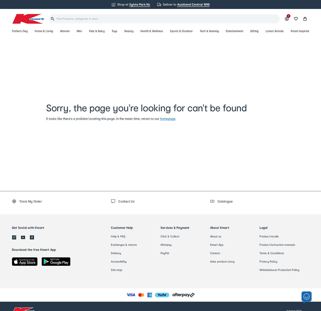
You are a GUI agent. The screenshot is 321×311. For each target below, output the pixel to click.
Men (79, 31)
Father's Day (20, 31)
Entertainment (234, 31)
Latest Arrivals (275, 31)
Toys (114, 31)
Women (65, 31)
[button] (305, 19)
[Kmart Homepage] (28, 18)
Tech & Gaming (209, 31)
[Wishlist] (296, 19)
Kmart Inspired (300, 31)
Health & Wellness (151, 31)
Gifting (254, 31)
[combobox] (164, 18)
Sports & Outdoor (181, 31)
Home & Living (44, 31)
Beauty (128, 31)
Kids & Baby (97, 31)
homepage (168, 118)
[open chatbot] (307, 297)
